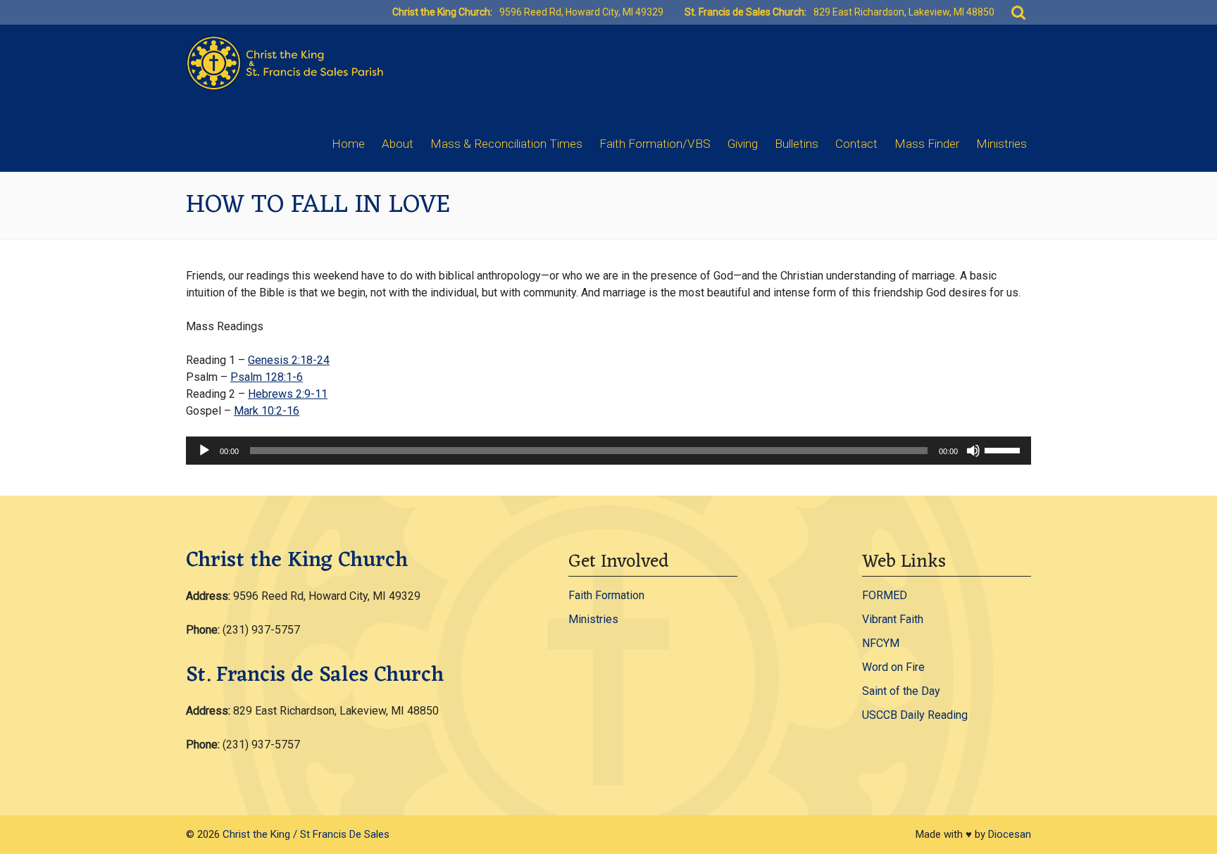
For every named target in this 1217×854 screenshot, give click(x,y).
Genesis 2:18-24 (289, 360)
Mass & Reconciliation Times (506, 144)
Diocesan (1009, 834)
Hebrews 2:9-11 (287, 394)
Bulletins (796, 144)
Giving (743, 144)
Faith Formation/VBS (655, 144)
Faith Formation (606, 595)
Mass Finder (926, 144)
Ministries (1001, 144)
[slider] (1004, 449)
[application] (608, 451)
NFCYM (880, 643)
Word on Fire (893, 667)
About (397, 144)
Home (348, 144)
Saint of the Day (901, 691)
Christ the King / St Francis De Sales (306, 834)
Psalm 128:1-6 (266, 377)
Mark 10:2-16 (266, 410)
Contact (856, 144)
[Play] (204, 451)
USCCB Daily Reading (915, 715)
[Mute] (973, 451)
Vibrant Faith (892, 619)
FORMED (884, 595)
